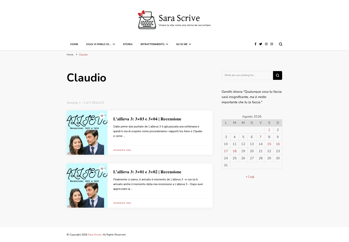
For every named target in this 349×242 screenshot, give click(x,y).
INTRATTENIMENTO (153, 44)
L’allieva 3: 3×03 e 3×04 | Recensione (147, 118)
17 (226, 151)
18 (235, 151)
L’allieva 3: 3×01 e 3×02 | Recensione (147, 171)
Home (74, 44)
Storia (128, 44)
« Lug (250, 176)
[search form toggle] (280, 44)
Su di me (181, 44)
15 (269, 144)
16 (278, 144)
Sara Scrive (179, 18)
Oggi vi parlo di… (98, 44)
